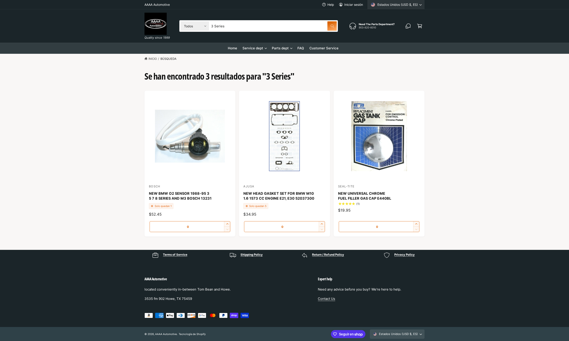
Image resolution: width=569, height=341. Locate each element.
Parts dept (280, 48)
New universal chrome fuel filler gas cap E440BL (364, 196)
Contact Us (326, 299)
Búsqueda (168, 58)
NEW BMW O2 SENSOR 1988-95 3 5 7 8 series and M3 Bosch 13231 (180, 196)
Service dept (252, 48)
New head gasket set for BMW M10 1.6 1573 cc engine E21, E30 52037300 (278, 196)
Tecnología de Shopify (192, 334)
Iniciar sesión (353, 4)
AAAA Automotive (166, 334)
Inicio (152, 58)
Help (330, 4)
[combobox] (274, 26)
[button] (419, 26)
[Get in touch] (408, 26)
